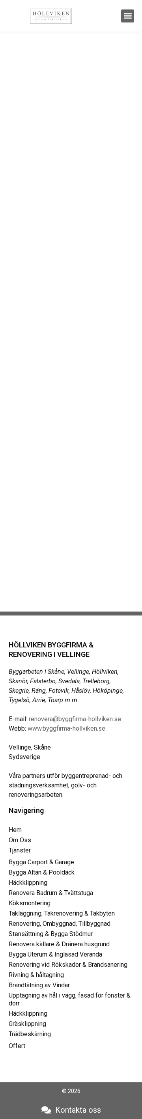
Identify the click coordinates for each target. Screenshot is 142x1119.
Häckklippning (28, 882)
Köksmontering (29, 903)
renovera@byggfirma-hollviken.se (75, 719)
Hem (15, 830)
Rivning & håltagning (36, 975)
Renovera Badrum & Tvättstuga (51, 893)
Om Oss (20, 840)
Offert (17, 1046)
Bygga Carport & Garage (41, 862)
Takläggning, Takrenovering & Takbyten (62, 913)
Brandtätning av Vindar (39, 985)
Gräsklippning (27, 1024)
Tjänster (20, 850)
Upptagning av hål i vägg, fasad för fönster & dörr (70, 999)
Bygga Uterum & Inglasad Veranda (55, 954)
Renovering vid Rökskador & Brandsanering (68, 964)
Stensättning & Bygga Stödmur (51, 934)
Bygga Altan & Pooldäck (42, 872)
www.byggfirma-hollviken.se (66, 728)
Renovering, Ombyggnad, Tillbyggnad (59, 923)
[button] (127, 15)
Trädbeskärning (30, 1034)
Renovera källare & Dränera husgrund (59, 944)
